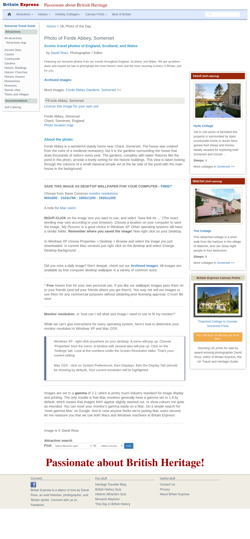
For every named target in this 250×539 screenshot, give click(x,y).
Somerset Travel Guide (19, 26)
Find (47, 445)
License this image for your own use (71, 106)
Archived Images (57, 80)
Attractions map (16, 42)
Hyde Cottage (203, 126)
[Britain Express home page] (21, 5)
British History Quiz (108, 489)
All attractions (13, 38)
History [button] (43, 14)
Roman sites (12, 90)
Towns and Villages (16, 94)
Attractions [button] (23, 14)
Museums (10, 85)
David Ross (59, 53)
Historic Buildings (15, 67)
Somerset (223, 166)
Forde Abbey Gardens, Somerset (91, 90)
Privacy (165, 489)
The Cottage (202, 231)
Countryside (12, 58)
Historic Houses (14, 76)
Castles (9, 54)
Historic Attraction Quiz (110, 494)
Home (51, 26)
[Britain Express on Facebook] (33, 484)
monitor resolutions (103, 193)
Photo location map (58, 125)
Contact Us (167, 484)
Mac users (68, 208)
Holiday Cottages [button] (67, 14)
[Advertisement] (21, 166)
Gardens (9, 63)
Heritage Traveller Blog (110, 484)
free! (166, 186)
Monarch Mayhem (107, 499)
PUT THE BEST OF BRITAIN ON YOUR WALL (218, 337)
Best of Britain (121, 14)
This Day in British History (112, 504)
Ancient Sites (12, 50)
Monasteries (12, 81)
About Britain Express (174, 494)
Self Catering (12, 107)
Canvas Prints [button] (95, 14)
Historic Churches (15, 72)
